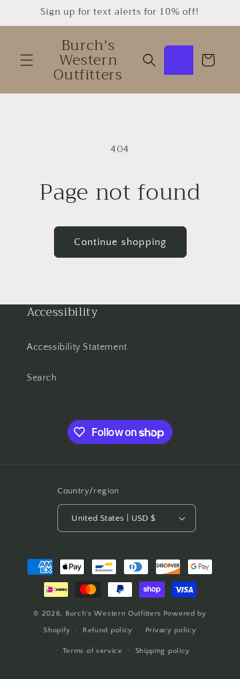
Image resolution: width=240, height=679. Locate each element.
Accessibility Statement (77, 347)
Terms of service (93, 651)
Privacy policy (171, 630)
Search (42, 378)
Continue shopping (120, 242)
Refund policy (108, 630)
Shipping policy (163, 651)
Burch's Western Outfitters (113, 614)
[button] (26, 60)
